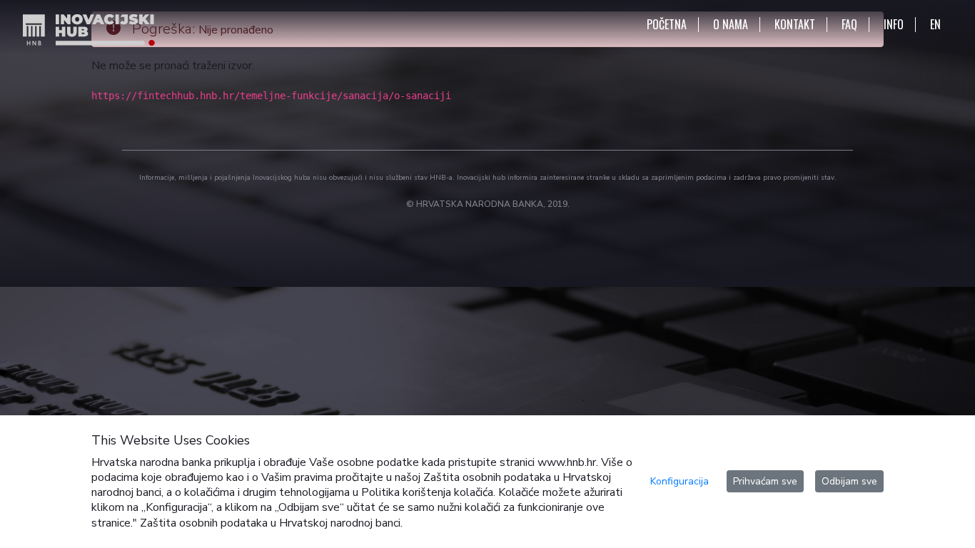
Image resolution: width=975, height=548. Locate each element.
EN (935, 24)
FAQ (849, 24)
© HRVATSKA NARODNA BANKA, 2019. (488, 204)
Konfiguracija (679, 481)
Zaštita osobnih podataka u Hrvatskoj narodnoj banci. (271, 523)
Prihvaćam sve (765, 481)
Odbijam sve (849, 481)
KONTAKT (794, 24)
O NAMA (730, 24)
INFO (894, 24)
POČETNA (667, 24)
